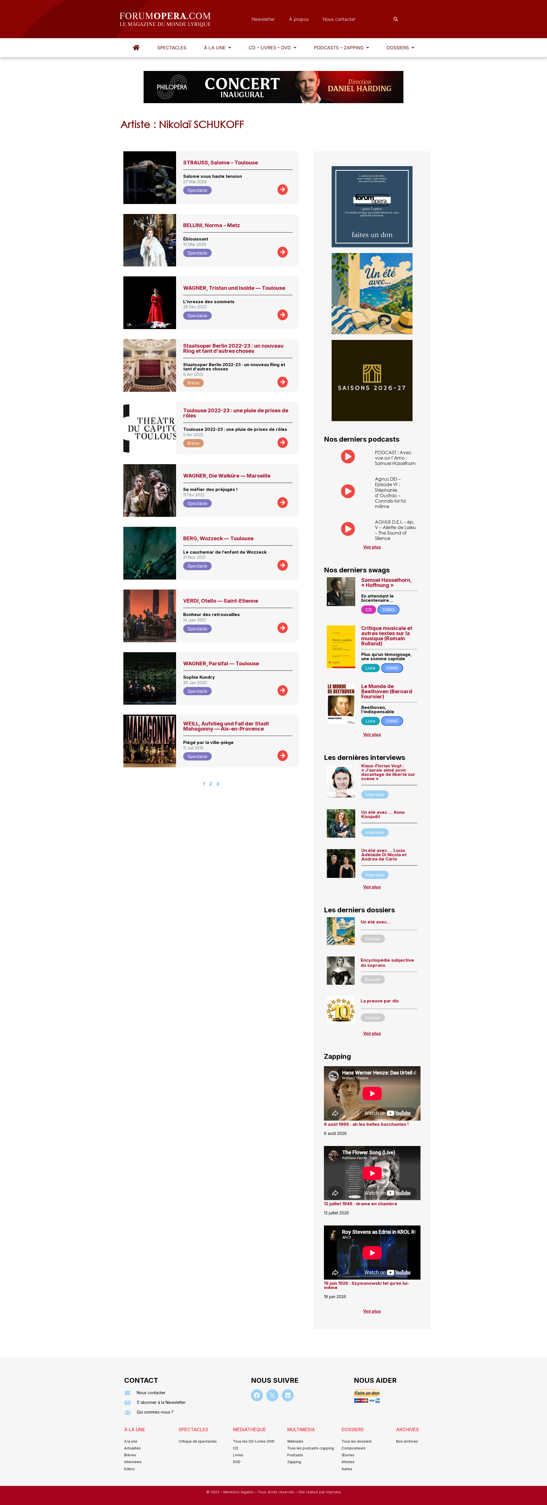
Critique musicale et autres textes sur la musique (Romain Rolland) (386, 636)
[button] (217, 47)
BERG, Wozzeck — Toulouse (218, 538)
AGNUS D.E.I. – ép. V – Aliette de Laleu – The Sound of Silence (395, 530)
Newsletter (263, 19)
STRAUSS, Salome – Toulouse (220, 163)
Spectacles (171, 47)
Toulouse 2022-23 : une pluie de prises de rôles (235, 413)
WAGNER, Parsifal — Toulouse (221, 663)
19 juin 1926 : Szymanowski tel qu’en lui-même (366, 1285)
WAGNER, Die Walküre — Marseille (226, 476)
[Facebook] (257, 1395)
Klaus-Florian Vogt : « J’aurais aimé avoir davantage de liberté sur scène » (388, 772)
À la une (215, 47)
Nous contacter (339, 19)
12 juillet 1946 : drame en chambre (360, 1203)
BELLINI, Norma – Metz (211, 225)
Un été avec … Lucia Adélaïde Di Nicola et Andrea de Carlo (384, 855)
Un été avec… (376, 922)
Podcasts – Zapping (339, 47)
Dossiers (398, 47)
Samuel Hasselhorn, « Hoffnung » (386, 582)
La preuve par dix (380, 1001)
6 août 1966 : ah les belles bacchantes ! (366, 1124)
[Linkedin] (288, 1395)
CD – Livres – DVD (270, 47)
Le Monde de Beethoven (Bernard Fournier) (386, 691)
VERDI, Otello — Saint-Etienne (220, 601)
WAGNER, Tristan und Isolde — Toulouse (234, 288)
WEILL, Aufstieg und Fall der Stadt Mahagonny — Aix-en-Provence (226, 726)
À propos (299, 19)
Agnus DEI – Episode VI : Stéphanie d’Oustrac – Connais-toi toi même (390, 492)
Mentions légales (239, 1492)
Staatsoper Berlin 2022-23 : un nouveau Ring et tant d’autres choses (233, 348)
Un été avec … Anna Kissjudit (383, 814)
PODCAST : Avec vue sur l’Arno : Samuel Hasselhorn (395, 457)
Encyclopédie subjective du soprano (387, 962)
